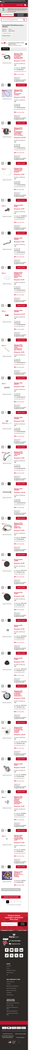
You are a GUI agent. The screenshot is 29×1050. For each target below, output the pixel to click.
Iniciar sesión (20, 5)
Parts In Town (10, 1005)
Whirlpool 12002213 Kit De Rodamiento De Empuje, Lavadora (18, 874)
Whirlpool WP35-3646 (18, 659)
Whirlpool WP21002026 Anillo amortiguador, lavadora (18, 170)
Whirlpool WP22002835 (18, 418)
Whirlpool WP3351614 (18, 626)
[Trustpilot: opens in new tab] (21, 955)
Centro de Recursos (11, 988)
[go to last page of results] (20, 901)
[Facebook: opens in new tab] (7, 950)
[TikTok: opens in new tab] (7, 955)
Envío (8, 968)
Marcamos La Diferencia (12, 986)
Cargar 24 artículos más (11, 897)
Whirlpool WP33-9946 (18, 560)
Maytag (10, 29)
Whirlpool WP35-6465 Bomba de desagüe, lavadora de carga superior (18, 693)
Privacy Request (20, 1037)
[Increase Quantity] (9, 85)
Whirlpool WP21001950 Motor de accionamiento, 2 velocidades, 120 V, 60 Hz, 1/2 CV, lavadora (18, 131)
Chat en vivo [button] (16, 944)
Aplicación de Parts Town (13, 1002)
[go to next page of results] (17, 901)
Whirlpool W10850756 (18, 206)
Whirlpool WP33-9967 (18, 593)
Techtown (9, 992)
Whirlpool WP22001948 (18, 311)
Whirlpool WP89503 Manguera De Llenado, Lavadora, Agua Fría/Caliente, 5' (18, 56)
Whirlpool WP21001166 (18, 238)
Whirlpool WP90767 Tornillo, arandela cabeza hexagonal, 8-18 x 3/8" (18, 838)
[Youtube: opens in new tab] (11, 950)
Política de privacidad (20, 1033)
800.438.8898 (15, 941)
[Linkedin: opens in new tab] (21, 950)
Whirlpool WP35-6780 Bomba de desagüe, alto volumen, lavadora (18, 730)
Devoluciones (10, 972)
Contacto (9, 966)
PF (7, 974)
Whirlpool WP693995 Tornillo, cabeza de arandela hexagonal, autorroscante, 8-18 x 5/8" (18, 800)
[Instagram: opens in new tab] (16, 950)
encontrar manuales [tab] (20, 15)
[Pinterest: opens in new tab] (11, 955)
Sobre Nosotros (10, 981)
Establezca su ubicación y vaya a (14, 45)
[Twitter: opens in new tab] (16, 955)
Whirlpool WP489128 (18, 764)
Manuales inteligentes (12, 1011)
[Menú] (2, 5)
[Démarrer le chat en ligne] (5, 941)
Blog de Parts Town (11, 990)
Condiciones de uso (7, 1033)
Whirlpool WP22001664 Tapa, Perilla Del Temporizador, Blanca (18, 275)
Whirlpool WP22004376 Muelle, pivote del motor (18, 453)
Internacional (10, 994)
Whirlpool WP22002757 (18, 383)
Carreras (9, 983)
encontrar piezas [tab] (7, 14)
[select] (14, 1042)
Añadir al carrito (21, 84)
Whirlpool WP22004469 (18, 489)
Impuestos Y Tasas (11, 970)
